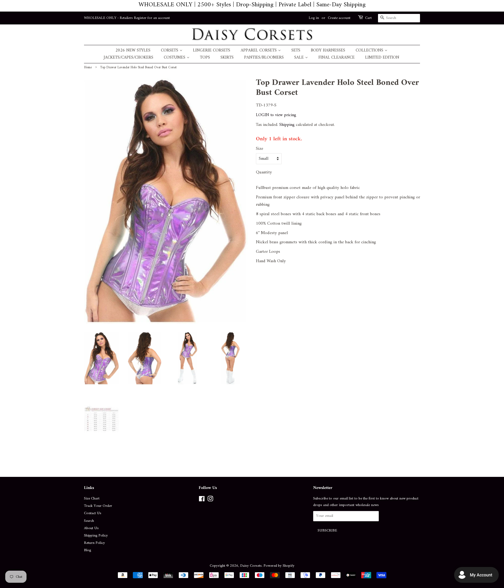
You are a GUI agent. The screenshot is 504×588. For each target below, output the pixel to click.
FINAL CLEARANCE (336, 57)
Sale (299, 57)
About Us (91, 528)
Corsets (170, 50)
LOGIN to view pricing (276, 115)
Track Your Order (98, 506)
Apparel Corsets (259, 50)
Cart (368, 18)
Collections (370, 50)
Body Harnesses (328, 50)
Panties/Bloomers (264, 57)
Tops (205, 57)
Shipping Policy (96, 535)
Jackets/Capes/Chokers (128, 57)
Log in (314, 18)
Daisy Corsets (251, 566)
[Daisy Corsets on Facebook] (202, 500)
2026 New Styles (133, 50)
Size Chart (91, 498)
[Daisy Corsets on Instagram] (210, 500)
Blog (87, 550)
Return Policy (94, 543)
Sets (295, 50)
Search (89, 521)
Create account (339, 18)
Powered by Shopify (279, 566)
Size (259, 149)
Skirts (227, 57)
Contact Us (92, 513)
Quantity (264, 172)
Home (88, 67)
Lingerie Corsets (211, 50)
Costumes (175, 57)
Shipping (287, 124)
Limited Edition (382, 57)
